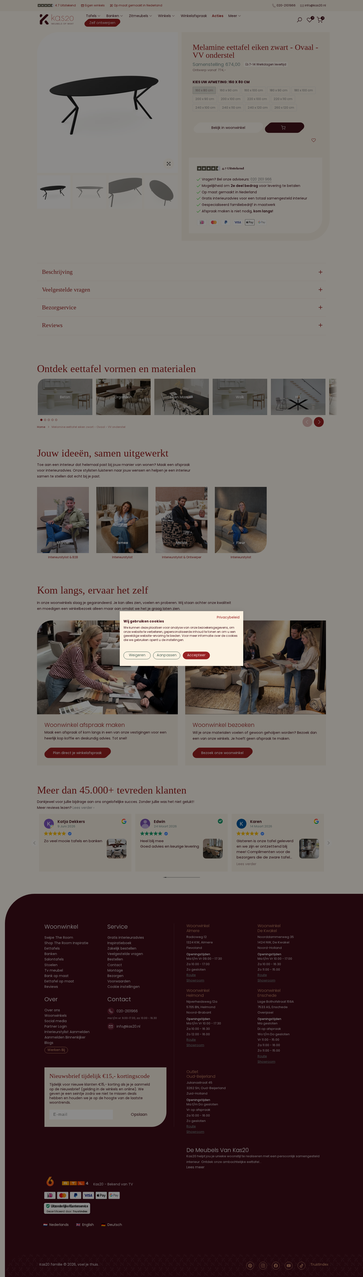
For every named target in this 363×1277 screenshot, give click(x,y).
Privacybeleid (228, 617)
